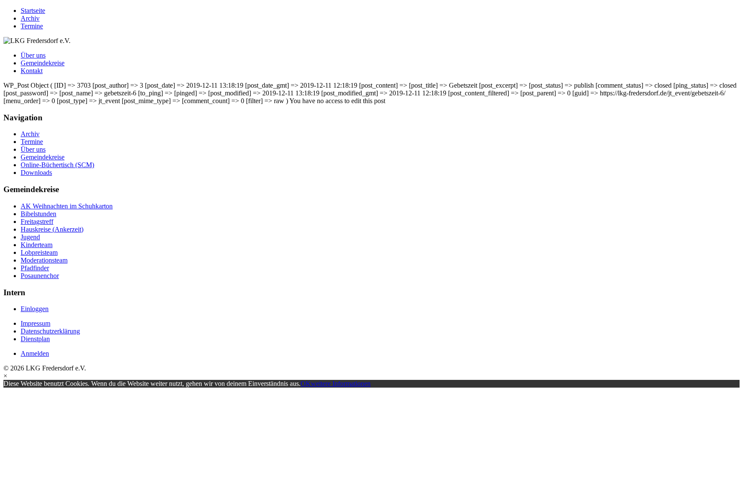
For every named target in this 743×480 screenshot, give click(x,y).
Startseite (33, 10)
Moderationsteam (44, 260)
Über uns (33, 55)
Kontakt (32, 70)
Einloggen (35, 308)
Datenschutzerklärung (50, 331)
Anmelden (35, 353)
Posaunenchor (40, 275)
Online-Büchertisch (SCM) (57, 164)
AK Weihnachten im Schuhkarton (67, 206)
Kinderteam (36, 244)
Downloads (36, 172)
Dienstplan (35, 338)
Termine (32, 26)
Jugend (30, 237)
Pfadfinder (35, 268)
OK (306, 383)
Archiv (30, 18)
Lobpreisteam (39, 252)
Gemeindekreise (42, 63)
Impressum (35, 323)
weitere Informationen (341, 383)
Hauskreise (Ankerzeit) (52, 229)
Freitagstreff (37, 221)
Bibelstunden (38, 213)
